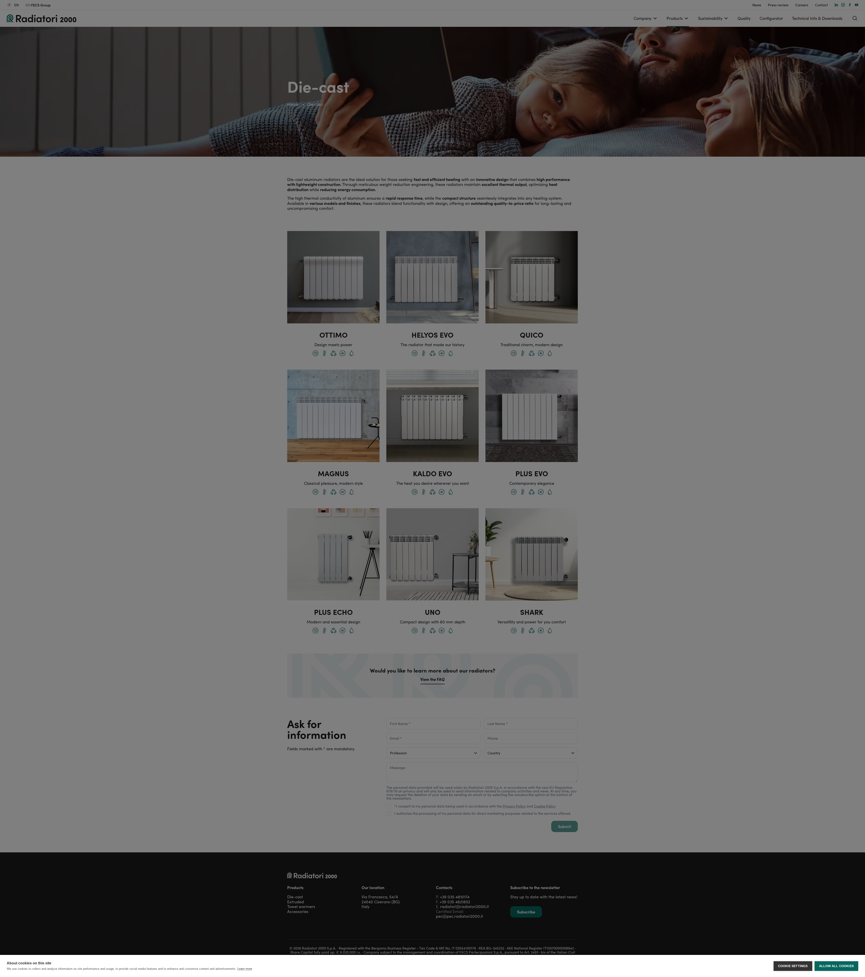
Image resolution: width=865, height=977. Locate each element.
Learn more (244, 968)
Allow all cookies (836, 966)
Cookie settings (793, 966)
